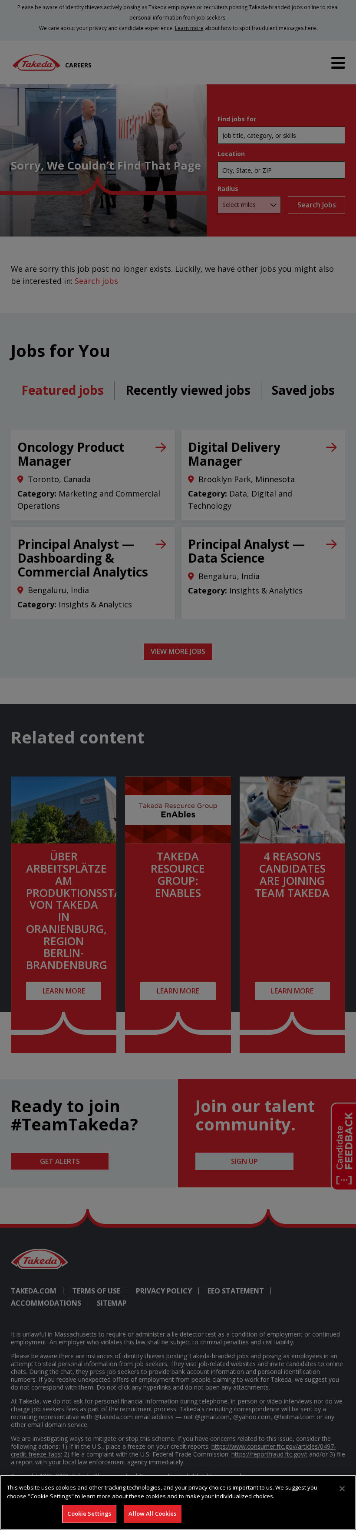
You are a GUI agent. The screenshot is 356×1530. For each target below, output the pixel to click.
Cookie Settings (89, 1513)
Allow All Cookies (152, 1513)
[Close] (342, 1488)
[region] (178, 1502)
